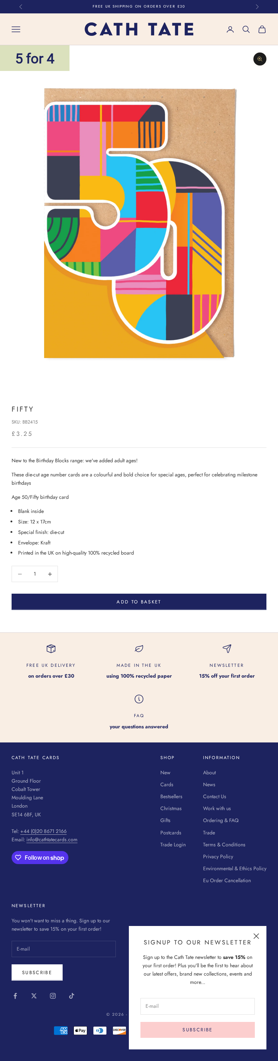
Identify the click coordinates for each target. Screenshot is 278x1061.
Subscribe (197, 1029)
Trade (209, 832)
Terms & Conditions (224, 844)
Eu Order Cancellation (227, 880)
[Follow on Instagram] (52, 995)
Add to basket (139, 601)
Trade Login (173, 844)
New (165, 772)
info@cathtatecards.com (51, 839)
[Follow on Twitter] (34, 995)
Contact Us (214, 796)
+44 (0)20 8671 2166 (43, 831)
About (209, 772)
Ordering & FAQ (221, 820)
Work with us (217, 808)
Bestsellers (171, 796)
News (209, 784)
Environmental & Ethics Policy (234, 868)
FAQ (139, 715)
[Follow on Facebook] (15, 995)
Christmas (171, 808)
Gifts (165, 820)
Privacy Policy (218, 856)
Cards (166, 784)
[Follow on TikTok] (71, 995)
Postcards (170, 832)
